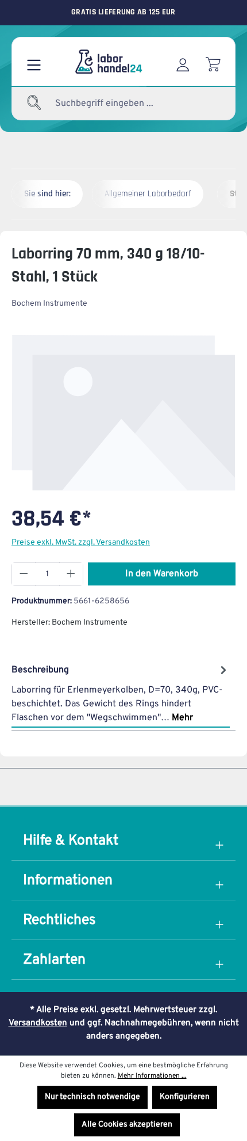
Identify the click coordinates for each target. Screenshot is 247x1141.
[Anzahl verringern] (23, 574)
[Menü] (34, 61)
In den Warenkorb (161, 574)
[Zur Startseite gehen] (108, 61)
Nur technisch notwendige (92, 1097)
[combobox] (126, 104)
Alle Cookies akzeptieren (127, 1124)
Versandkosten (38, 1023)
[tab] (120, 693)
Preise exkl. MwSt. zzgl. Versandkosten (80, 542)
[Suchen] (34, 104)
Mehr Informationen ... (152, 1076)
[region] (123, 412)
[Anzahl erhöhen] (71, 574)
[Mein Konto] (182, 61)
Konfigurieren (185, 1097)
